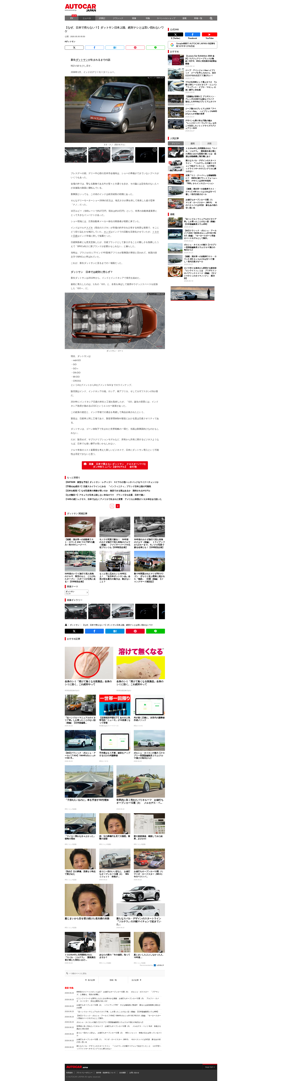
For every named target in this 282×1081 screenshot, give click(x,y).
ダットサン (70, 41)
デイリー (176, 143)
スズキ (89, 227)
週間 (192, 143)
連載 (184, 18)
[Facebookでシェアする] (94, 48)
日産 (75, 236)
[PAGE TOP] (210, 1067)
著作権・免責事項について (106, 1072)
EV (71, 18)
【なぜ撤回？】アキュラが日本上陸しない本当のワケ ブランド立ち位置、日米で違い (105, 494)
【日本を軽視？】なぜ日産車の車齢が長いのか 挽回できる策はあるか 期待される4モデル (107, 490)
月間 (209, 143)
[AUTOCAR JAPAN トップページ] (66, 625)
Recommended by (146, 965)
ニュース (87, 18)
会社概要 (122, 1072)
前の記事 (91, 980)
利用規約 (69, 1072)
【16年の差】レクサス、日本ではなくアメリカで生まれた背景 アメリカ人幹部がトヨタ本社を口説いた (113, 499)
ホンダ (107, 231)
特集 (148, 18)
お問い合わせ (134, 1072)
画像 (134, 18)
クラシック (118, 18)
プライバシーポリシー (84, 1072)
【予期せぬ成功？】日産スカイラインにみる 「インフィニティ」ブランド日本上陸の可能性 (108, 486)
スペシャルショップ (166, 18)
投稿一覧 (113, 980)
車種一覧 (198, 18)
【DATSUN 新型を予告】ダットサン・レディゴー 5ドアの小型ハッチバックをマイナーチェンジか (112, 481)
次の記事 (135, 980)
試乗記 (102, 18)
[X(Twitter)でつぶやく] (74, 48)
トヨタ (155, 231)
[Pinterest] (135, 48)
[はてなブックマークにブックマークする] (114, 48)
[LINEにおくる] (155, 48)
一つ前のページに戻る (78, 973)
